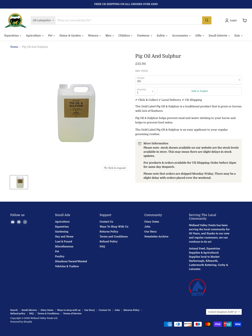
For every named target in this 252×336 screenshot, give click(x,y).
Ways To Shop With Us (114, 226)
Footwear (143, 35)
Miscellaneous (64, 246)
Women (93, 35)
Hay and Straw (64, 236)
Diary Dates (151, 221)
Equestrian (11, 35)
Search (14, 310)
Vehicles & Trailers (67, 266)
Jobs (147, 226)
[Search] (206, 20)
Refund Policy (109, 241)
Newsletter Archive (156, 236)
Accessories (180, 35)
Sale (237, 35)
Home (14, 46)
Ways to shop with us (69, 310)
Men (108, 35)
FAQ (102, 246)
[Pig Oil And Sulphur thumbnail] (19, 182)
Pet (50, 35)
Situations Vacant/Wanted (71, 261)
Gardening (61, 231)
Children (124, 35)
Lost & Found (63, 241)
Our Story (150, 231)
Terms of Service (72, 313)
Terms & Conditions (48, 313)
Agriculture (34, 35)
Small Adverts (218, 35)
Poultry (59, 256)
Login (233, 20)
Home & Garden (70, 35)
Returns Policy (109, 231)
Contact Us (106, 221)
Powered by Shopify (21, 321)
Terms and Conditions (114, 236)
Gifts (198, 35)
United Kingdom (222, 311)
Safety (161, 35)
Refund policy (17, 313)
